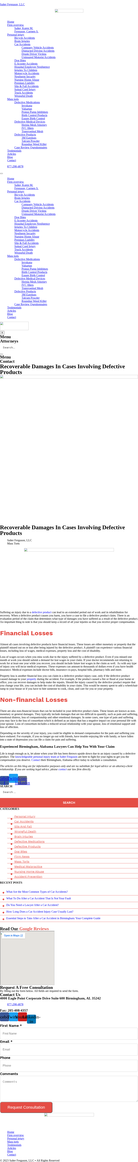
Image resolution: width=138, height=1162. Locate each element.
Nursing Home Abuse (26, 79)
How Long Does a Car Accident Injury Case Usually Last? (39, 911)
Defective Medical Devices (29, 121)
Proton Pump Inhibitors (35, 112)
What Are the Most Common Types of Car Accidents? (37, 891)
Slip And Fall (23, 826)
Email (6, 1042)
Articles (11, 153)
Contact (11, 160)
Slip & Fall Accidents (26, 86)
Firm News (21, 856)
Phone (5, 1058)
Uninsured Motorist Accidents (39, 57)
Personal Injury (24, 816)
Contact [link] (35, 759)
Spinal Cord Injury (25, 89)
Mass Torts (21, 861)
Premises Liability (24, 83)
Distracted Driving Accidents (38, 50)
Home (10, 21)
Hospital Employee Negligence (32, 66)
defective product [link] (41, 612)
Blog (10, 157)
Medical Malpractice (28, 866)
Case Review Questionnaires (30, 147)
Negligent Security (25, 76)
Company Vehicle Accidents (38, 47)
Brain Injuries (22, 41)
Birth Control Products (34, 115)
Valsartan (27, 108)
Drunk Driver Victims (34, 54)
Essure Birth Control (33, 118)
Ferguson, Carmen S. (26, 31)
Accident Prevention (28, 876)
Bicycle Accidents (24, 37)
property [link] (31, 679)
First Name (11, 1026)
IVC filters (28, 128)
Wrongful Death (23, 95)
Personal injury (15, 34)
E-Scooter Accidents (26, 63)
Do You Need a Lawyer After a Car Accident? (32, 905)
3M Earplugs (29, 137)
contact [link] (62, 769)
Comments (9, 1074)
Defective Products (25, 134)
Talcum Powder (31, 141)
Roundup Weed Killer (34, 144)
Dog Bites (20, 60)
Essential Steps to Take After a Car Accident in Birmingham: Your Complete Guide (53, 918)
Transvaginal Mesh (32, 131)
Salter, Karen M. (23, 28)
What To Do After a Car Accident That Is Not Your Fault (38, 898)
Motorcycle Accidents (26, 73)
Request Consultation (26, 1107)
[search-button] (1, 354)
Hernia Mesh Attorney (34, 124)
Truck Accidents (23, 92)
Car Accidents (22, 44)
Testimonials (14, 150)
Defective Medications (27, 102)
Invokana (27, 105)
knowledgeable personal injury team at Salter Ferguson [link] (46, 756)
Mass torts (13, 99)
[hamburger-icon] (1, 173)
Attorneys (9, 341)
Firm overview (15, 24)
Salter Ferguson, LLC (12, 4)
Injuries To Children (25, 70)
